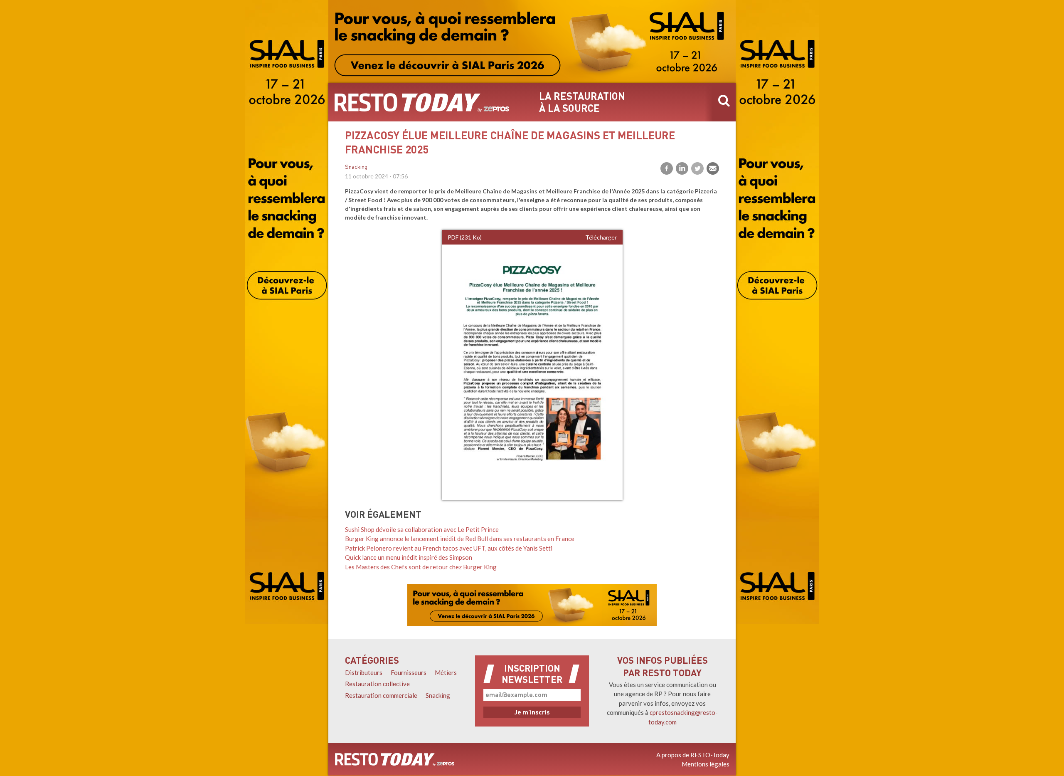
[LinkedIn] (682, 168)
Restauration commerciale (381, 695)
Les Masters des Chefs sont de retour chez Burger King (421, 567)
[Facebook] (666, 168)
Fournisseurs (408, 672)
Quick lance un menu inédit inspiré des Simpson (408, 557)
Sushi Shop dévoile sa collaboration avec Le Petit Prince (422, 529)
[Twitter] (697, 168)
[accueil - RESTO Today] (422, 102)
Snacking (356, 167)
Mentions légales (705, 764)
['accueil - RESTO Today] (395, 759)
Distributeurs (363, 672)
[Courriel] (713, 168)
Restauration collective (377, 683)
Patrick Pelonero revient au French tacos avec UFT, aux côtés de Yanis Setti (448, 548)
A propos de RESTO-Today (692, 755)
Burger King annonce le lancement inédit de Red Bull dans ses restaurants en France (459, 538)
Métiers (446, 672)
